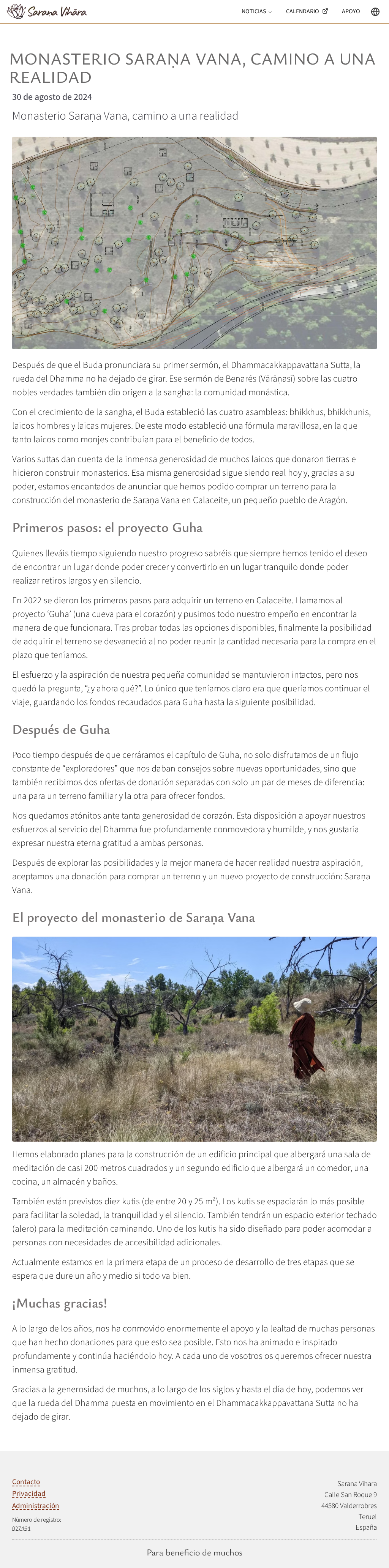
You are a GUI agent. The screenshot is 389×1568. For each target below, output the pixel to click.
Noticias (254, 11)
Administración (35, 1506)
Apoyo (351, 11)
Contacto (26, 1482)
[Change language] (375, 11)
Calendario (302, 11)
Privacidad (29, 1493)
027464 (21, 1528)
